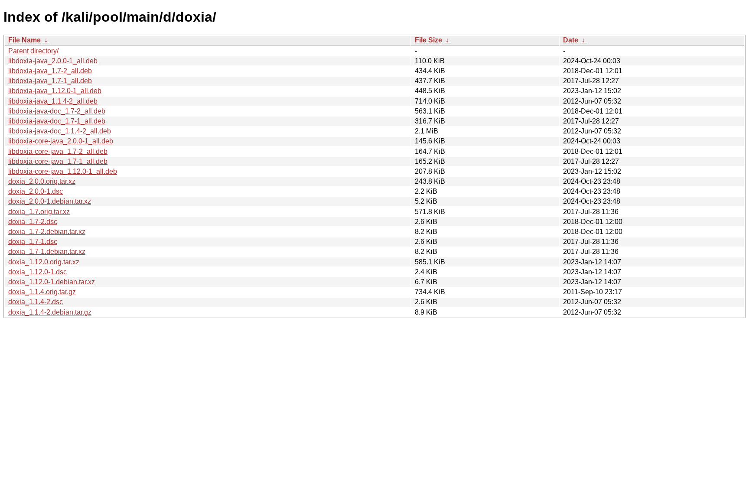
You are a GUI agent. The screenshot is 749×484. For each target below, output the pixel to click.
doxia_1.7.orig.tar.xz (39, 211)
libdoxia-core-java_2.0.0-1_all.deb (60, 141)
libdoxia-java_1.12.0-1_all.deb (54, 90)
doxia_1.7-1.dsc (32, 241)
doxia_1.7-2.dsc (32, 221)
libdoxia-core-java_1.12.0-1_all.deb (62, 171)
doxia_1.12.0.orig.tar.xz (43, 262)
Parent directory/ (33, 51)
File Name (24, 40)
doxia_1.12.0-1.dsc (37, 272)
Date (570, 40)
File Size (428, 40)
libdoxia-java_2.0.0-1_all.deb (53, 61)
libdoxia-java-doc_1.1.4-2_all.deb (59, 131)
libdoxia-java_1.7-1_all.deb (50, 80)
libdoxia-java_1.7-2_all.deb (50, 71)
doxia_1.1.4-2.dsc (35, 301)
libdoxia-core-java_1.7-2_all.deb (57, 151)
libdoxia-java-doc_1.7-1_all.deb (56, 121)
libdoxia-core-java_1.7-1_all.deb (57, 161)
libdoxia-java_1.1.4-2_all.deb (53, 101)
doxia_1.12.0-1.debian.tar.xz (51, 282)
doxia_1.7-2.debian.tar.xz (46, 231)
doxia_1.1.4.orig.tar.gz (42, 292)
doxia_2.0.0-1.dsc (35, 191)
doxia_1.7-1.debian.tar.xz (46, 251)
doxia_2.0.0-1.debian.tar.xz (49, 201)
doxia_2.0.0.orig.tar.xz (41, 181)
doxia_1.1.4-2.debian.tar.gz (49, 312)
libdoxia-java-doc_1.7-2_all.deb (56, 111)
